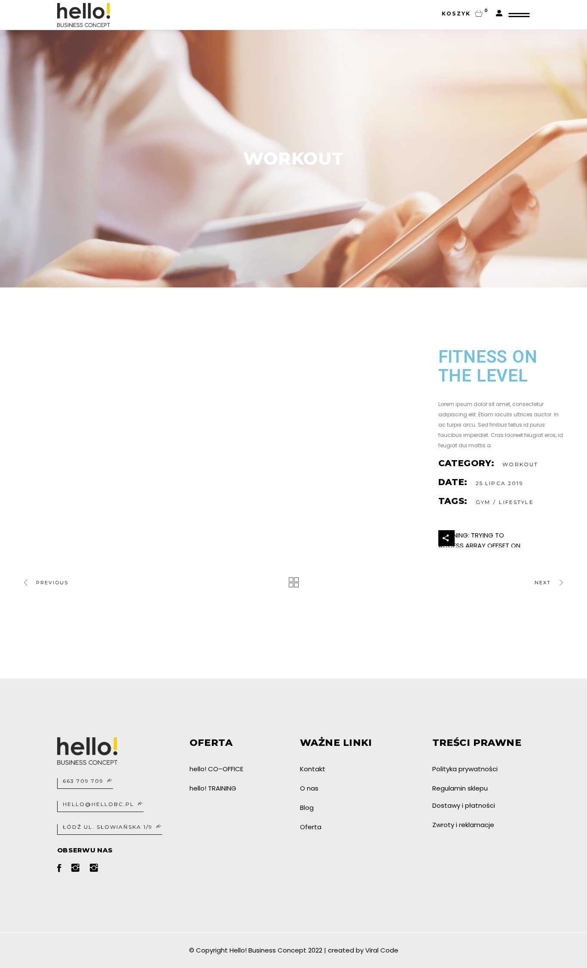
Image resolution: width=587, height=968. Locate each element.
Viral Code (381, 950)
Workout (520, 464)
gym (483, 502)
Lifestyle (516, 502)
